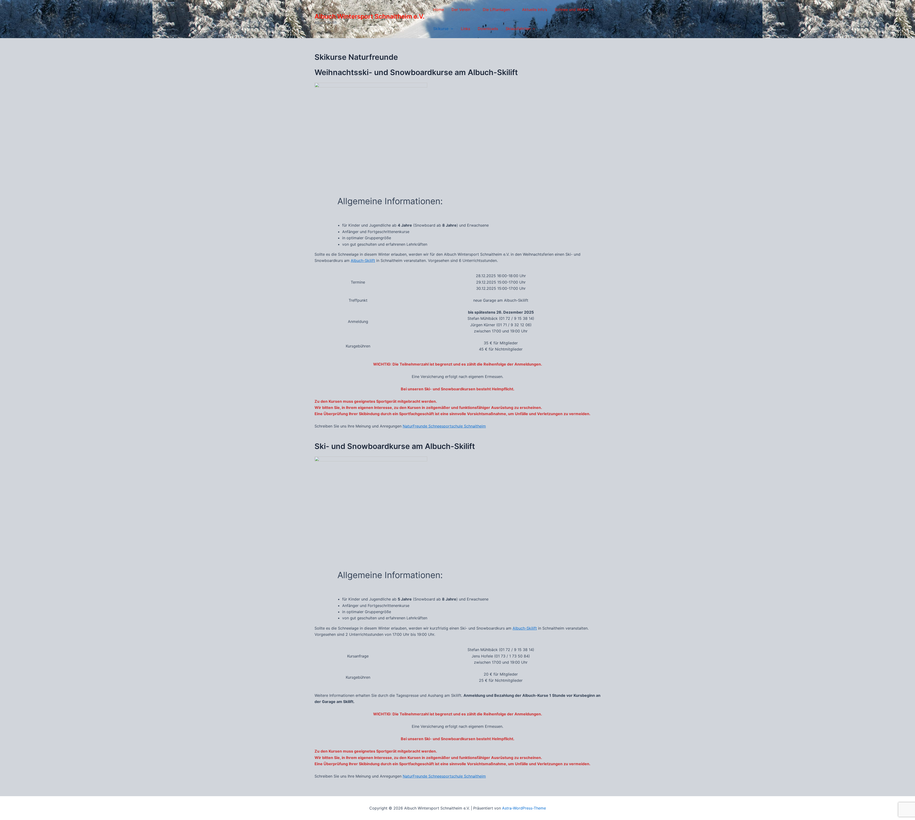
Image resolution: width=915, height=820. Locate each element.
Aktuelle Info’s (534, 9)
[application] (472, 9)
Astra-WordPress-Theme (524, 808)
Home (438, 9)
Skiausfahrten (518, 28)
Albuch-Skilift (363, 260)
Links (465, 28)
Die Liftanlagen (496, 9)
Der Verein (461, 9)
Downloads (488, 28)
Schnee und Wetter (572, 9)
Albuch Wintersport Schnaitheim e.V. (370, 16)
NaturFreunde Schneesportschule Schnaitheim (444, 426)
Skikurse (440, 28)
